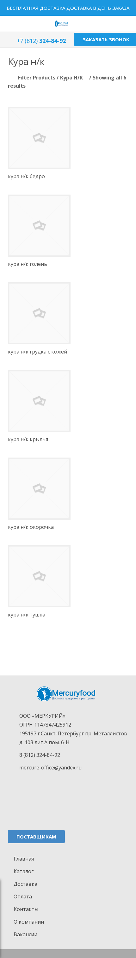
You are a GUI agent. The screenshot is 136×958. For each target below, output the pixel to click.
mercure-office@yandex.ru (50, 767)
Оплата (23, 896)
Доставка (25, 883)
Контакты (26, 909)
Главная (24, 858)
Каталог (24, 871)
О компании (29, 921)
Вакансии (25, 934)
